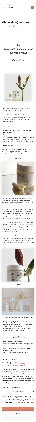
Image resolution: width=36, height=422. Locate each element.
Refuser (18, 413)
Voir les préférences (18, 418)
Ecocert (23, 363)
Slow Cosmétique (18, 365)
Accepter (18, 408)
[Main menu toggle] (32, 7)
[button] (33, 391)
